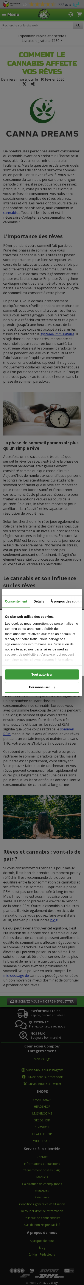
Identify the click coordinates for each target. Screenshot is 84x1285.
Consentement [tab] (16, 601)
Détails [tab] (39, 601)
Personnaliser (39, 687)
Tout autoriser (42, 674)
